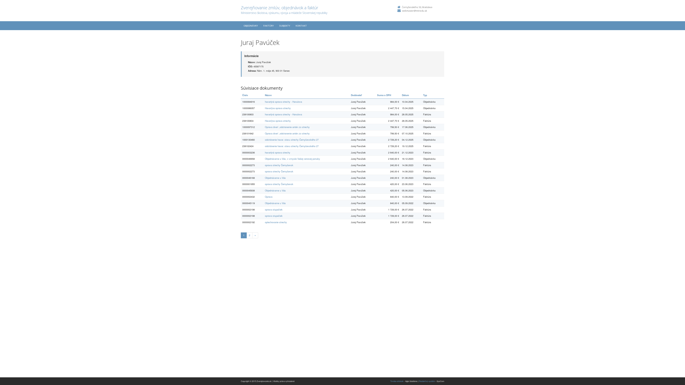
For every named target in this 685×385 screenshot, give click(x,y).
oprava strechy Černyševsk (279, 165)
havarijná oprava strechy (277, 152)
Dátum (405, 95)
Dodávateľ (356, 95)
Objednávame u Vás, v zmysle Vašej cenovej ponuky (292, 158)
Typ (425, 95)
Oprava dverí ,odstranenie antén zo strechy (287, 127)
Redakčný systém (427, 381)
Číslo (245, 95)
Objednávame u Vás (275, 177)
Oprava (268, 196)
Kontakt (301, 25)
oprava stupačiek (274, 209)
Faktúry (268, 25)
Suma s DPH (384, 95)
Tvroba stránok (397, 381)
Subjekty (284, 25)
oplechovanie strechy (276, 222)
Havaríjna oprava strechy (278, 108)
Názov (268, 95)
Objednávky (250, 25)
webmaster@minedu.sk (414, 10)
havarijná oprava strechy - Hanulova (283, 101)
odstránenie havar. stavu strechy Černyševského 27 (292, 139)
